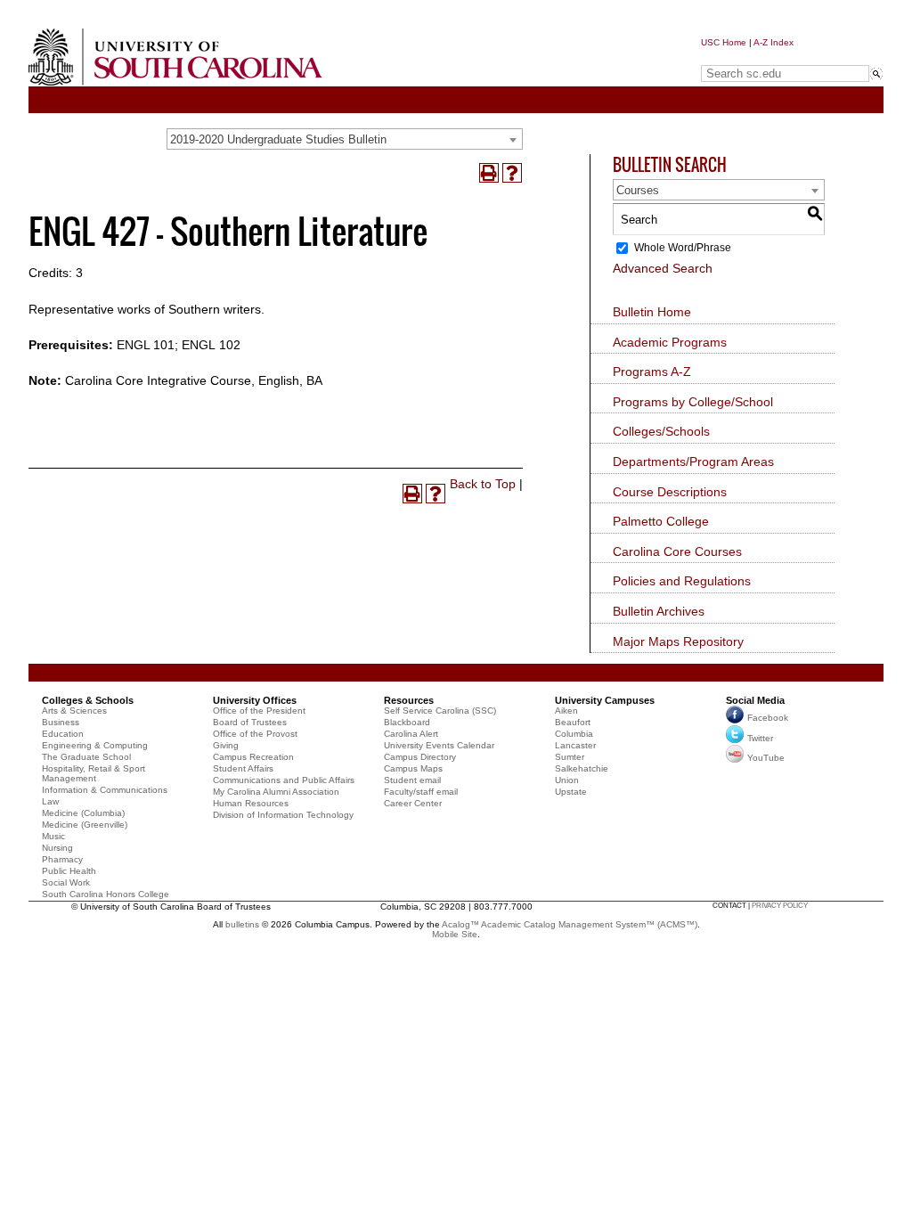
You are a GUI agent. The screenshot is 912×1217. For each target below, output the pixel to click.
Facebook (767, 718)
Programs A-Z (652, 371)
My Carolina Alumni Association (276, 791)
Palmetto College (661, 521)
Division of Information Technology (283, 815)
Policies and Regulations (682, 581)
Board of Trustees (250, 722)
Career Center (413, 803)
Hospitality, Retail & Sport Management (93, 773)
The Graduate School (86, 757)
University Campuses (605, 700)
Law (50, 801)
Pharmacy (62, 859)
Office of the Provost (255, 734)
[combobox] (345, 139)
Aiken (566, 710)
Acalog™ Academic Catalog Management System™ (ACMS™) (569, 924)
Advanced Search (662, 268)
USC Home (723, 42)
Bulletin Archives (658, 611)
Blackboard (407, 722)
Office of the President (259, 710)
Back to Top (483, 484)
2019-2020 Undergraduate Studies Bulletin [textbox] (278, 139)
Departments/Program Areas (693, 461)
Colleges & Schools (88, 700)
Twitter (760, 738)
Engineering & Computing (95, 745)
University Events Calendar (439, 745)
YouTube (766, 758)
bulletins (242, 924)
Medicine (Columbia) (83, 813)
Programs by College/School (693, 402)
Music (53, 836)
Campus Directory (420, 757)
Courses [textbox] (637, 190)
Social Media (755, 700)
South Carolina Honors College (105, 894)
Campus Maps (413, 768)
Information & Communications (104, 790)
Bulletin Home (652, 312)
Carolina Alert (411, 734)
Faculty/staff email (421, 791)
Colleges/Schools (661, 431)
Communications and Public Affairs (283, 780)
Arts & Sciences (74, 710)
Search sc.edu (746, 56)
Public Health (69, 871)
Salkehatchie (581, 768)
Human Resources (251, 803)
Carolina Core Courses (677, 551)
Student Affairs (243, 768)
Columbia (574, 734)
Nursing (57, 848)
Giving (226, 745)
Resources (409, 700)
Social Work (66, 882)
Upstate (571, 791)
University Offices (255, 700)
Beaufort (572, 722)
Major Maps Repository (678, 641)
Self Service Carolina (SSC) (440, 710)
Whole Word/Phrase (682, 247)
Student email (412, 780)
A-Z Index (773, 42)
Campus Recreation (253, 757)
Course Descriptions (670, 492)
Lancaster (575, 745)
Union (567, 780)
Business (60, 722)
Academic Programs (670, 342)
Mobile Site (454, 934)
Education (63, 734)
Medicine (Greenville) (84, 824)
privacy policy (780, 906)
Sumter (569, 757)
